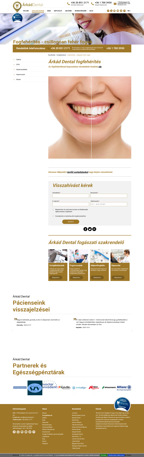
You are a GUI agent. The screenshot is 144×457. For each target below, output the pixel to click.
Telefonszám (95, 201)
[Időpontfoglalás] (99, 256)
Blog (91, 11)
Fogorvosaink (76, 265)
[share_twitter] (90, 229)
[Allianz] (109, 395)
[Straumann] (94, 394)
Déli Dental (75, 420)
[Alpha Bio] (49, 394)
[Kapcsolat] (120, 256)
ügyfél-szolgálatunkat (77, 172)
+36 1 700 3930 (115, 48)
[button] (70, 222)
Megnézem (55, 277)
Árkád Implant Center (78, 415)
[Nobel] (79, 395)
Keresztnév (94, 193)
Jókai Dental (76, 441)
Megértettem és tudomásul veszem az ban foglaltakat (71, 210)
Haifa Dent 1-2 (76, 436)
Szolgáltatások (38, 11)
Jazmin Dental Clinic (78, 439)
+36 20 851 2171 (60, 48)
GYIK (18, 64)
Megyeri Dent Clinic (78, 443)
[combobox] (93, 204)
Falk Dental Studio (77, 425)
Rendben (104, 455)
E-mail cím (56, 201)
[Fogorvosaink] (78, 256)
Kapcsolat (58, 11)
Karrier (18, 79)
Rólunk (26, 11)
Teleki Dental (76, 448)
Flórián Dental (76, 429)
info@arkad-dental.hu (27, 417)
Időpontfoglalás (98, 265)
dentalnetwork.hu (101, 428)
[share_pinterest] (94, 229)
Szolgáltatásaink (56, 265)
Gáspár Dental (76, 432)
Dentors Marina (77, 422)
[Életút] (123, 395)
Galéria (18, 59)
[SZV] (20, 395)
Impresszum (20, 74)
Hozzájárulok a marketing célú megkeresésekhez (70, 216)
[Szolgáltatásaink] (57, 256)
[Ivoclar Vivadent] (35, 388)
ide (99, 66)
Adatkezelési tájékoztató (116, 455)
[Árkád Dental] (32, 7)
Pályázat (45, 443)
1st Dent (74, 413)
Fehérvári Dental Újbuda (79, 427)
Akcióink (68, 11)
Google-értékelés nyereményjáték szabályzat (52, 435)
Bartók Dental (76, 418)
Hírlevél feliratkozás (48, 429)
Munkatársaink (80, 11)
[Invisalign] (64, 395)
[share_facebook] (85, 229)
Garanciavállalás (21, 69)
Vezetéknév (56, 193)
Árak (49, 11)
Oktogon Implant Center (79, 446)
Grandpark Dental (77, 434)
